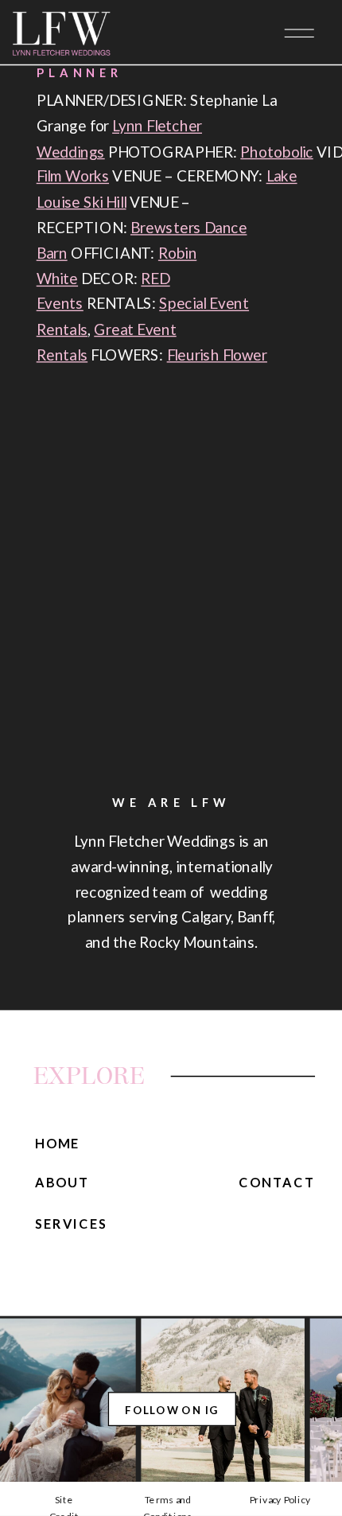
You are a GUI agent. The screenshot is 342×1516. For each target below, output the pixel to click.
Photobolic (276, 151)
